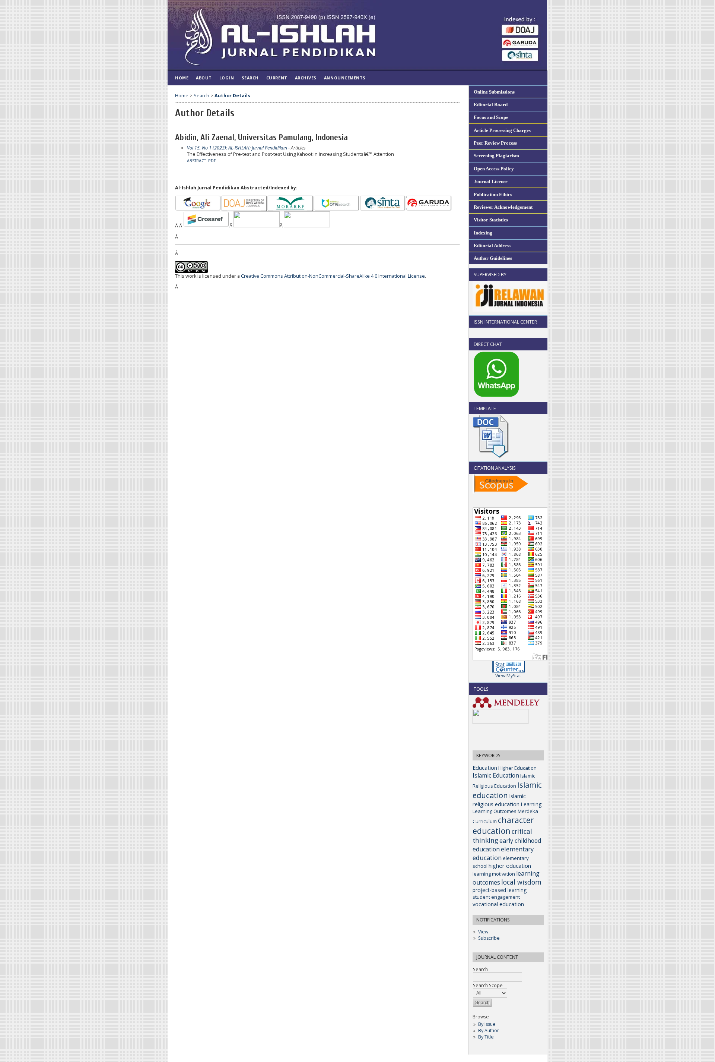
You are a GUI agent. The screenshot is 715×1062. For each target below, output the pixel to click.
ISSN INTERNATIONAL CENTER (505, 322)
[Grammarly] (500, 722)
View (483, 932)
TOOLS (481, 689)
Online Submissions (494, 92)
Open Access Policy (494, 168)
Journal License (491, 181)
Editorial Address (492, 245)
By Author (488, 1030)
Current (276, 78)
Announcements (345, 78)
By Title (486, 1037)
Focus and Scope (491, 117)
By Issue (487, 1024)
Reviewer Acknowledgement (503, 207)
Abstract (196, 160)
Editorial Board (491, 104)
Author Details (232, 95)
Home (181, 78)
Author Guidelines (493, 258)
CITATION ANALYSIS (495, 468)
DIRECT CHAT (488, 344)
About (204, 78)
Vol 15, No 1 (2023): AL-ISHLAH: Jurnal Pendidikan (237, 148)
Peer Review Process (495, 143)
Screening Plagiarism (496, 155)
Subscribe (489, 938)
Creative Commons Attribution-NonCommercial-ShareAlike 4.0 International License (333, 276)
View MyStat (508, 675)
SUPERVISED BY (490, 274)
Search (250, 78)
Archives (306, 78)
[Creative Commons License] (191, 271)
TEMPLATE (485, 408)
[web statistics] (508, 671)
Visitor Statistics (491, 220)
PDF (212, 160)
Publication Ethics (493, 194)
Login (226, 78)
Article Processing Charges (502, 130)
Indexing (483, 233)
